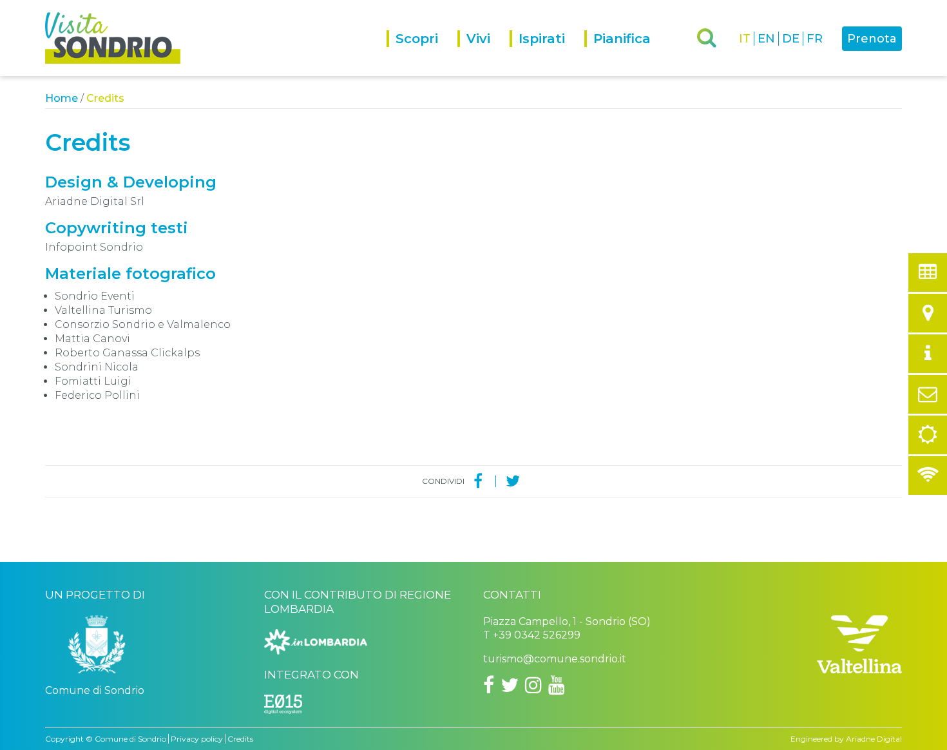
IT (745, 39)
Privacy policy (197, 739)
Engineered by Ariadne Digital (846, 739)
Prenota (872, 39)
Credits (240, 739)
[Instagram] (533, 685)
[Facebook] (478, 481)
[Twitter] (513, 481)
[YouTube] (556, 685)
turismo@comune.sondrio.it (554, 659)
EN (766, 39)
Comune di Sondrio (130, 739)
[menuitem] (422, 53)
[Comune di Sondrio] (97, 649)
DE (790, 39)
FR (815, 39)
